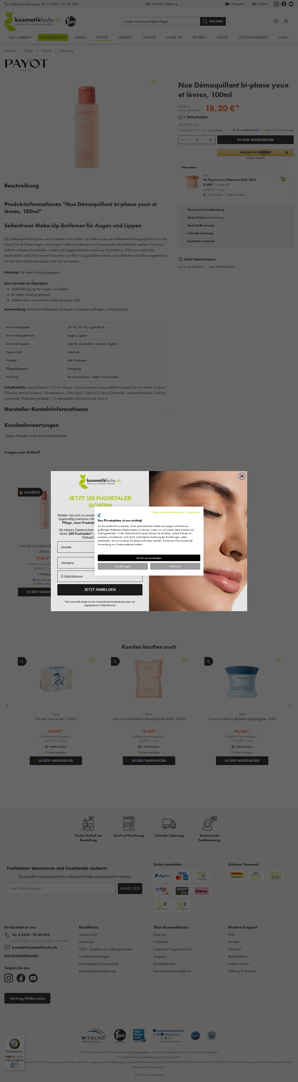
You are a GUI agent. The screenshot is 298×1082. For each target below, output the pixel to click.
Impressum (194, 512)
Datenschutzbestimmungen (169, 512)
